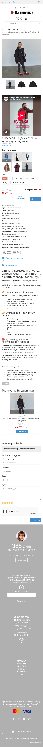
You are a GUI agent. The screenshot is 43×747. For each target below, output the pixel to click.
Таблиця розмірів (18, 182)
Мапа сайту (35, 704)
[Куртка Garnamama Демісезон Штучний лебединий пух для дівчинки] (17, 167)
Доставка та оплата (16, 701)
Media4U (38, 742)
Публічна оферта (26, 706)
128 (15, 178)
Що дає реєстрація (10, 704)
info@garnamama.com (21, 628)
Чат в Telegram (23, 619)
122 (10, 178)
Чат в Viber (23, 622)
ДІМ (21, 674)
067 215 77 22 (23, 617)
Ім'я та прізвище (8, 459)
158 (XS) (6, 182)
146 (32, 178)
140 (27, 178)
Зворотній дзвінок (23, 625)
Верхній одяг (21, 30)
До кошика (36, 199)
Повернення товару (32, 701)
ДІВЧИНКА (11, 30)
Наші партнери (24, 704)
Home (4, 30)
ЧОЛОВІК (21, 671)
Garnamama (17, 208)
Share (6, 384)
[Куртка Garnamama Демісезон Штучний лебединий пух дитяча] (7, 157)
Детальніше (21, 560)
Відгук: (4, 485)
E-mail (4, 476)
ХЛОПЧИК (21, 666)
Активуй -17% (7, 145)
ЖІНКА (21, 669)
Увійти (13, 2)
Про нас (5, 701)
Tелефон (5, 467)
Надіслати (36, 520)
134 (21, 178)
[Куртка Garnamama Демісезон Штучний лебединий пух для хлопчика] (27, 157)
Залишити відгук (11, 265)
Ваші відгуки (14, 706)
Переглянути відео (14, 257)
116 (4, 178)
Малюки (21, 661)
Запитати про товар (12, 261)
